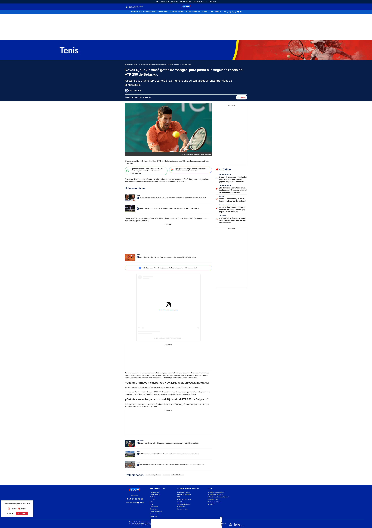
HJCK (151, 502)
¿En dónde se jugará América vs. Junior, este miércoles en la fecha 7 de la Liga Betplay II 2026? (233, 190)
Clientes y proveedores (183, 504)
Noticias (23, 508)
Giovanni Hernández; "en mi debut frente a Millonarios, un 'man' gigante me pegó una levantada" (233, 179)
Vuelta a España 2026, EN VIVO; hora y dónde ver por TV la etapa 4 (232, 200)
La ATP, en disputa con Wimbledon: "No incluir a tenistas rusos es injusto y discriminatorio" (169, 454)
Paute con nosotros (182, 509)
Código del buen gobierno (184, 499)
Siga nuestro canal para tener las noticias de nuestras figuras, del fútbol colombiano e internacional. (147, 171)
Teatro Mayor (154, 509)
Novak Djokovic (178, 475)
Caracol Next (153, 516)
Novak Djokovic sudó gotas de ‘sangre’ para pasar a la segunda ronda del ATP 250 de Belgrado (165, 64)
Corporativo (211, 504)
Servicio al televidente (183, 492)
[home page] (157, 2)
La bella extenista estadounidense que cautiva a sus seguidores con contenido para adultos (169, 443)
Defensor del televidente (184, 494)
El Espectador (154, 506)
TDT (178, 497)
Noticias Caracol (154, 492)
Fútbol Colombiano (225, 174)
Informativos (212, 1)
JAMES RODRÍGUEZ (216, 12)
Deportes (13, 508)
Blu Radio (152, 497)
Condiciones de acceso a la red (216, 492)
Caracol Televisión (155, 494)
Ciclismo (221, 196)
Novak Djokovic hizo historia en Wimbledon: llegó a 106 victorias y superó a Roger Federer (169, 208)
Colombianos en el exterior (227, 205)
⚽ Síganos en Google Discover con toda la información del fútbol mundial (190, 170)
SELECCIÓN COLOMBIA (177, 12)
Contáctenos (180, 502)
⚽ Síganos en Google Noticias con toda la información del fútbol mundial (170, 268)
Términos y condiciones (214, 502)
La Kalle (152, 499)
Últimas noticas (165, 1)
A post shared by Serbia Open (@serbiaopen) (168, 338)
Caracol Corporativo (155, 514)
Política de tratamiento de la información (219, 497)
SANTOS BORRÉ (163, 12)
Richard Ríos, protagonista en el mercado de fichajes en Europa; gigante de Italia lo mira (232, 209)
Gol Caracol (174, 1)
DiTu (151, 504)
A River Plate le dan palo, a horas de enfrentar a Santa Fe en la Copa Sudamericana (232, 220)
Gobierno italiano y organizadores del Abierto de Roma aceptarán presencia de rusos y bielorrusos (171, 464)
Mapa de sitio (181, 506)
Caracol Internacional (156, 511)
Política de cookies (213, 499)
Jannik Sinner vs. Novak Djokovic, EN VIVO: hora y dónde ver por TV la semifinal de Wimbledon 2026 (172, 197)
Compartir (243, 97)
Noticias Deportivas (153, 475)
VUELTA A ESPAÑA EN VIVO (147, 12)
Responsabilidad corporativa (215, 494)
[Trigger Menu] (126, 6)
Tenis (135, 64)
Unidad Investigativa (185, 1)
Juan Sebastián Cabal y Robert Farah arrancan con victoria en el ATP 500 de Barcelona (167, 257)
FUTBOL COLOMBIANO (193, 12)
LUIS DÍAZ (205, 12)
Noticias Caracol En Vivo (200, 1)
